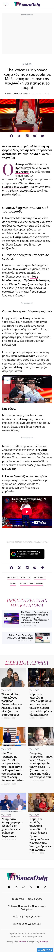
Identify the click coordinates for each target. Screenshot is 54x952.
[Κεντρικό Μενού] (6, 4)
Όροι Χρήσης (35, 898)
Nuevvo (22, 941)
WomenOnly (27, 877)
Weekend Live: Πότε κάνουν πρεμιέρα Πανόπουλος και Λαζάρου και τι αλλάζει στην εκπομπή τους (11, 704)
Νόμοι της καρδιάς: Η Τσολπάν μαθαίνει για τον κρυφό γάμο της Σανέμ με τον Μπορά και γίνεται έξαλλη (41, 704)
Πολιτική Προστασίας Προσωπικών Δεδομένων (27, 908)
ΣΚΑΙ (14, 583)
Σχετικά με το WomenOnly (27, 923)
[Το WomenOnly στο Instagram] (16, 887)
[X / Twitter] (19, 136)
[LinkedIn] (27, 136)
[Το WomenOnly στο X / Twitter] (30, 887)
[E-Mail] (34, 136)
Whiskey (44, 941)
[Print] (42, 136)
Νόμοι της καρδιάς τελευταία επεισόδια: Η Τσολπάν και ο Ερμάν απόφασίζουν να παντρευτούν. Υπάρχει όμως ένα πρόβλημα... (41, 834)
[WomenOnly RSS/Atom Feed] (45, 887)
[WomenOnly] (27, 4)
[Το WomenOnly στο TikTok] (23, 887)
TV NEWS (27, 64)
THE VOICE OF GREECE (19, 577)
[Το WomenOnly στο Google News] (38, 887)
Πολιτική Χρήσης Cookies (27, 916)
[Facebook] (11, 136)
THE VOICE (41, 577)
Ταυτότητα (18, 898)
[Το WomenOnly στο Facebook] (9, 887)
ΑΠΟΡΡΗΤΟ (46, 950)
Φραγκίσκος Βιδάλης (16, 93)
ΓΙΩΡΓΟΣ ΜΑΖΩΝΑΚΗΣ (32, 583)
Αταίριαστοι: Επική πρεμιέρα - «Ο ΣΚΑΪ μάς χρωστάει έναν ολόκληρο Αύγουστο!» (12, 827)
